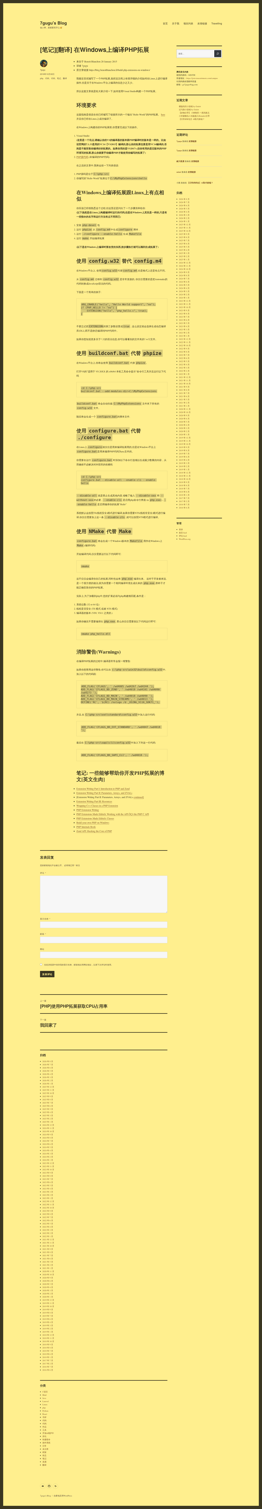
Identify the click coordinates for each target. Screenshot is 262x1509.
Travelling (216, 23)
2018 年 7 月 (47, 1350)
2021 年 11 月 (48, 1242)
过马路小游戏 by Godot (189, 109)
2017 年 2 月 (47, 1363)
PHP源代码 (82, 156)
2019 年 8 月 (47, 1312)
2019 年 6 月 (47, 1319)
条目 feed (183, 532)
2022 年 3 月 (47, 1230)
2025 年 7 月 (47, 1102)
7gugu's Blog (53, 23)
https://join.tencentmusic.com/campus (202, 78)
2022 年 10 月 (48, 1207)
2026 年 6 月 (47, 1067)
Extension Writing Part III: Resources (94, 801)
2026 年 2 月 (47, 1080)
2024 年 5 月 (47, 1147)
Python (45, 1410)
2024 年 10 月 (48, 1131)
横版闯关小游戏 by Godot (190, 106)
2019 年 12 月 (48, 1300)
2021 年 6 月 (47, 1258)
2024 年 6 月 (47, 1144)
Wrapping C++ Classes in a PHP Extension (97, 805)
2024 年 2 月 (47, 1156)
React (44, 1414)
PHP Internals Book (86, 826)
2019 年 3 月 (47, 1325)
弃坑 (44, 1436)
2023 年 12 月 (48, 1163)
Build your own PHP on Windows (92, 822)
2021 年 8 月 (47, 1252)
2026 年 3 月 (47, 1077)
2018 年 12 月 (48, 1335)
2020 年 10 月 (48, 1274)
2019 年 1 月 (47, 1331)
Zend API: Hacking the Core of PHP (94, 831)
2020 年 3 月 (47, 1290)
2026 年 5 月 (47, 1071)
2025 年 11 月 (48, 1090)
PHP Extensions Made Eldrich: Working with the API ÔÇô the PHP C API (112, 814)
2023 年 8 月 (47, 1176)
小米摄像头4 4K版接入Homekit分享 (194, 116)
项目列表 (188, 23)
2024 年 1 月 (47, 1160)
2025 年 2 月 (47, 1118)
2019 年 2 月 (47, 1328)
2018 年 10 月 (48, 1341)
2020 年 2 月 (47, 1293)
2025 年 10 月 (48, 1093)
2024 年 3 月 (47, 1153)
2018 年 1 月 (47, 1357)
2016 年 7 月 (47, 1366)
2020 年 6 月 (47, 1280)
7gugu (42, 69)
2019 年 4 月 (47, 1322)
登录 (181, 529)
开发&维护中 (48, 1433)
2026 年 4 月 (47, 1074)
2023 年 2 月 (47, 1195)
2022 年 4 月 (47, 1226)
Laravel (45, 1401)
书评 (44, 1417)
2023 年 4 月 (47, 1188)
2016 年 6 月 (47, 1370)
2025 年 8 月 (47, 1099)
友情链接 (202, 23)
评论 (43, 872)
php (41, 78)
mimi (178, 171)
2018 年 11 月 (48, 1338)
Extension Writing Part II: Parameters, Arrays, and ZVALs (104, 792)
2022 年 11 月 (48, 1204)
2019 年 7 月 (47, 1315)
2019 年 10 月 (48, 1306)
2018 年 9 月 (47, 1344)
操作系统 (46, 1442)
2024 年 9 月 (47, 1134)
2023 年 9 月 (47, 1172)
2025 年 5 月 (47, 1109)
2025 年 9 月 (47, 1096)
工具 (44, 1430)
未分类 (45, 1449)
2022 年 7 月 (47, 1217)
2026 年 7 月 (47, 1064)
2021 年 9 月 (47, 1249)
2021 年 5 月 (47, 1261)
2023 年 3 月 (47, 1191)
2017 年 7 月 (47, 1360)
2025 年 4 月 (47, 1112)
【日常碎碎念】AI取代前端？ (192, 119)
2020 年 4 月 (47, 1287)
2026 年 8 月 (47, 1061)
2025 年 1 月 (47, 1121)
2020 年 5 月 (47, 1284)
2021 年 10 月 (48, 1245)
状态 (44, 1455)
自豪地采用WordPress (63, 1495)
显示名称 (45, 918)
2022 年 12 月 (48, 1201)
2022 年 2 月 (47, 1233)
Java (44, 1398)
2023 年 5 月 (47, 1185)
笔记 (59, 78)
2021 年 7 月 (47, 1255)
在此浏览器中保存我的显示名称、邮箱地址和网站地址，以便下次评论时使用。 (78, 964)
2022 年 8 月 (47, 1214)
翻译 (65, 78)
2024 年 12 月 (48, 1125)
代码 (47, 78)
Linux (44, 1404)
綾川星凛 (180, 161)
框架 (44, 1452)
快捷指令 (46, 1439)
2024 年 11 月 (48, 1128)
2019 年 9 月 (47, 1309)
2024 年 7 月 (47, 1141)
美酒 (44, 1461)
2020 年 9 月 (47, 1277)
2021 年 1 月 (47, 1268)
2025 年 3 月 (47, 1115)
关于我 (175, 23)
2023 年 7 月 (47, 1179)
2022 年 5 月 (47, 1223)
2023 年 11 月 (48, 1166)
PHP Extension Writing (87, 809)
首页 (165, 23)
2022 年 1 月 (47, 1236)
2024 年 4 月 (47, 1150)
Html (44, 1395)
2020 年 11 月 (48, 1271)
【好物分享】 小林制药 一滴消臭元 (194, 112)
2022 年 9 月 (47, 1211)
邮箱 (43, 933)
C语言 (45, 1391)
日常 (44, 1445)
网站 (42, 949)
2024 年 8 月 (47, 1137)
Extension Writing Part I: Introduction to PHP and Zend (103, 788)
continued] (139, 797)
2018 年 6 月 (47, 1354)
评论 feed (183, 535)
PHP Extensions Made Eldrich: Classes (95, 818)
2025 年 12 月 (48, 1086)
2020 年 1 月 (47, 1296)
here (163, 114)
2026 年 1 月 (47, 1083)
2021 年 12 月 (48, 1239)
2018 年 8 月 (47, 1347)
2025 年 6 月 (47, 1106)
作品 (44, 1426)
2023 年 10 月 (48, 1169)
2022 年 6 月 (47, 1220)
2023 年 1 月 (47, 1198)
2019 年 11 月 (48, 1303)
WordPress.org (185, 539)
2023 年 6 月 (47, 1182)
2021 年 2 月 (47, 1265)
